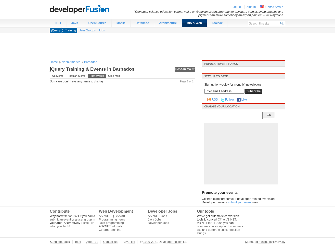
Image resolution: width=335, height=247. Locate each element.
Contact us (110, 242)
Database (142, 23)
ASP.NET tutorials (110, 226)
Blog (78, 242)
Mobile (121, 23)
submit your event (240, 202)
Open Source (97, 23)
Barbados (90, 62)
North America (71, 62)
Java (74, 23)
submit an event (60, 219)
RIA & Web (194, 23)
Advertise (129, 242)
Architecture (168, 23)
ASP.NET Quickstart (112, 216)
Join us (237, 7)
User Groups (87, 30)
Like (244, 99)
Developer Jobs (158, 223)
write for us (68, 216)
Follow (229, 99)
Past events (97, 75)
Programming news (112, 219)
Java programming (111, 223)
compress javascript (210, 226)
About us (92, 242)
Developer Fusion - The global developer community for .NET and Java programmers (91, 9)
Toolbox (217, 23)
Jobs (101, 30)
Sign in (251, 7)
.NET (58, 23)
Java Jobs (154, 219)
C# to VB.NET (227, 219)
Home (54, 62)
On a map (114, 75)
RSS (215, 99)
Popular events (77, 75)
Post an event (184, 69)
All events (58, 75)
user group (84, 219)
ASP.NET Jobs (157, 216)
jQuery (55, 30)
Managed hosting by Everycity (265, 242)
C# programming (110, 230)
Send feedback (60, 242)
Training (70, 30)
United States (274, 7)
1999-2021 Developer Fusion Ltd (165, 242)
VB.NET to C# (206, 223)
